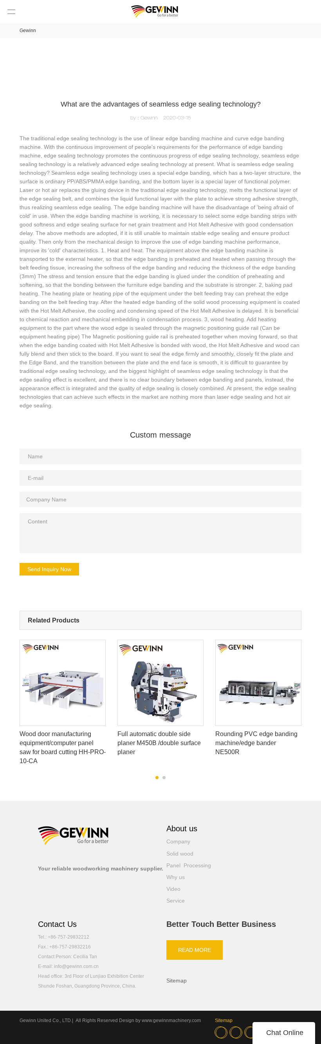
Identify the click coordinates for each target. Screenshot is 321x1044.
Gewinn (28, 30)
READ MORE (194, 950)
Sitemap (176, 980)
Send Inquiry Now (49, 569)
